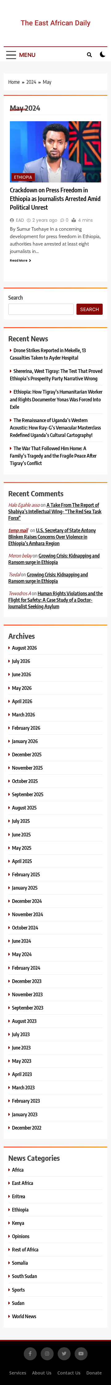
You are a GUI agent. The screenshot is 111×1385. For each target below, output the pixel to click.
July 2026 (21, 661)
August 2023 (24, 1021)
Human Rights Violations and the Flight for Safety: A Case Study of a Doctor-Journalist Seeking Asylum (55, 599)
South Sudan (24, 1276)
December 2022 (26, 1127)
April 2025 (22, 861)
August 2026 (24, 647)
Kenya (18, 1223)
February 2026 (26, 728)
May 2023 (21, 1061)
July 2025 (21, 821)
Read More (18, 260)
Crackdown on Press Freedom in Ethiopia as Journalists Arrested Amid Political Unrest (55, 198)
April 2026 (22, 701)
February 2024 (26, 967)
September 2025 (27, 794)
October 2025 (25, 781)
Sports (18, 1289)
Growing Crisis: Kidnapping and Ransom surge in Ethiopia (54, 558)
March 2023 (23, 1087)
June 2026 (21, 674)
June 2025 (21, 834)
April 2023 (22, 1074)
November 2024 (27, 914)
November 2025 (27, 767)
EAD (20, 220)
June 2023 (21, 1047)
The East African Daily (55, 23)
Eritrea (18, 1196)
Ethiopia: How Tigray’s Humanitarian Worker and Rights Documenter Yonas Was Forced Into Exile (56, 399)
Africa (18, 1169)
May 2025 (21, 847)
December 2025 (27, 754)
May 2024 (22, 954)
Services (17, 1373)
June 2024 (21, 941)
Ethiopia (23, 177)
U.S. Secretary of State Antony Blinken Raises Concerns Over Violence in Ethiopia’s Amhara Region (52, 536)
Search (15, 297)
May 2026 (22, 688)
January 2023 (24, 1114)
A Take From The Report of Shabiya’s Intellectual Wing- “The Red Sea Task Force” (54, 511)
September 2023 (27, 1007)
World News (24, 1316)
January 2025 (25, 887)
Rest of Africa (25, 1249)
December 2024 (27, 901)
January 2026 (25, 741)
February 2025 (26, 874)
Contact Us (68, 1373)
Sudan (18, 1303)
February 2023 (26, 1100)
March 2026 (23, 714)
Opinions (20, 1236)
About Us (41, 1373)
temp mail (18, 530)
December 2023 (26, 981)
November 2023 (27, 994)
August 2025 (24, 807)
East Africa (22, 1183)
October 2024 (25, 927)
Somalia (20, 1262)
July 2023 (21, 1034)
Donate (94, 1373)
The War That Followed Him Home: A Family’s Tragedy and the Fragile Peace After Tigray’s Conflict (53, 455)
